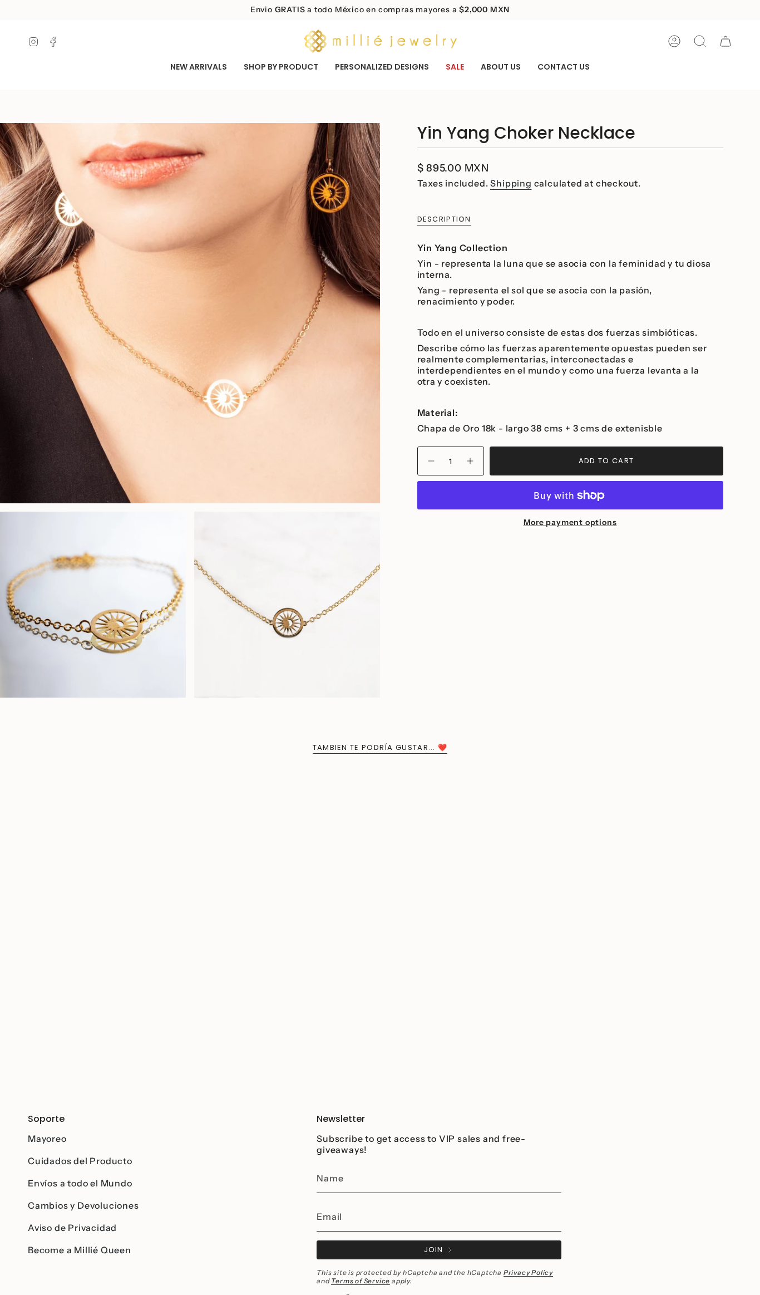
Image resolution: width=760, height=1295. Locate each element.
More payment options (570, 523)
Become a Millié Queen (79, 1249)
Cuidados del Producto (80, 1160)
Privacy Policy (528, 1272)
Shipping (510, 183)
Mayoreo (47, 1138)
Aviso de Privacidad (72, 1227)
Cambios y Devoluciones (83, 1205)
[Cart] (725, 41)
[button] (281, 67)
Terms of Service (360, 1281)
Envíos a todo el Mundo (80, 1183)
